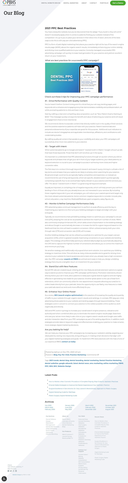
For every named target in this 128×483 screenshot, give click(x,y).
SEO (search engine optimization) (68, 295)
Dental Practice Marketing (110, 360)
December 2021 (90, 409)
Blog (55, 355)
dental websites (51, 363)
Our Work (81, 416)
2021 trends (54, 360)
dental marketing (91, 360)
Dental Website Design (50, 3)
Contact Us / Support (82, 450)
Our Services (50, 416)
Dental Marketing (71, 3)
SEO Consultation (84, 462)
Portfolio (104, 3)
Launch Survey (67, 436)
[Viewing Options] (4, 478)
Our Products (66, 431)
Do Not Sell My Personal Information (83, 471)
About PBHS (66, 419)
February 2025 (50, 409)
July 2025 (48, 405)
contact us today (69, 342)
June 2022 (68, 407)
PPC (46, 366)
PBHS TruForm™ (67, 434)
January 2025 (69, 405)
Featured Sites (83, 419)
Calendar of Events (68, 421)
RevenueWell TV (67, 438)
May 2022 (68, 409)
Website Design (64, 366)
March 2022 (89, 405)
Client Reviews (67, 423)
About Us (65, 416)
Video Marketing (51, 428)
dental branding (76, 360)
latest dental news (81, 363)
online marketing (110, 363)
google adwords (66, 363)
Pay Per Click (63, 355)
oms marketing (96, 363)
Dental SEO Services (52, 426)
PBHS (120, 363)
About (84, 3)
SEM (51, 366)
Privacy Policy (82, 467)
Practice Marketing (78, 355)
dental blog (64, 360)
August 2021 (109, 409)
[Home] (9, 5)
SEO (55, 366)
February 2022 (90, 407)
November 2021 (110, 405)
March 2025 (49, 407)
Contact (93, 3)
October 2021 (110, 407)
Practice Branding (52, 434)
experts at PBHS (71, 259)
